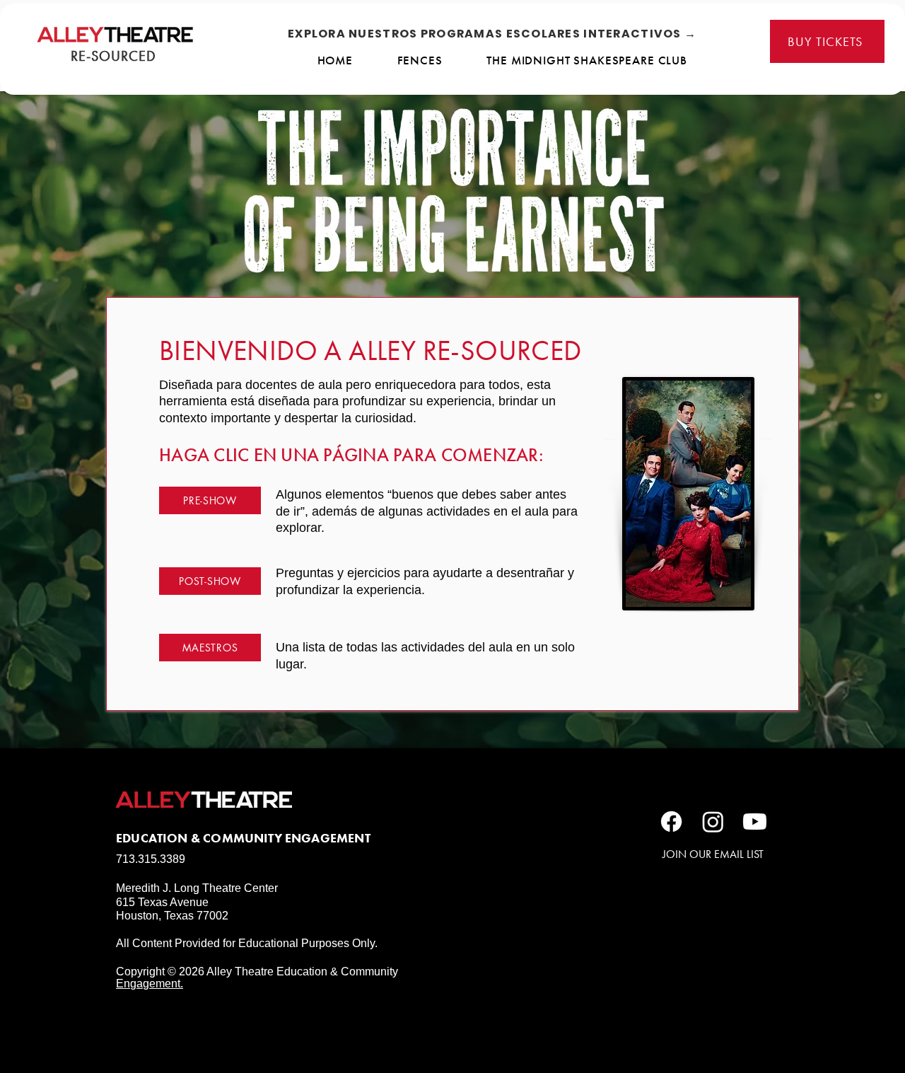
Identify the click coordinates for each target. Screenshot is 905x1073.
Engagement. (149, 984)
